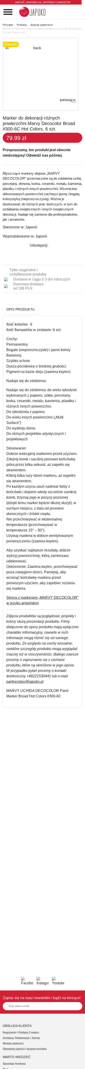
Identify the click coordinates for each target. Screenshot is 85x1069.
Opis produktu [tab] (20, 309)
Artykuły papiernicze (41, 24)
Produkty (22, 24)
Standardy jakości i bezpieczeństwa (25, 1049)
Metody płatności (13, 1043)
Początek (8, 24)
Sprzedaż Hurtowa (14, 1063)
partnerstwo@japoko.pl (25, 682)
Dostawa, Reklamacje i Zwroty (21, 1038)
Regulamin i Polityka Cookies (21, 1032)
